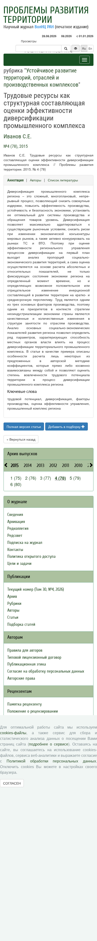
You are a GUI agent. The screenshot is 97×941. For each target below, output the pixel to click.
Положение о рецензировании (32, 711)
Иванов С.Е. (18, 136)
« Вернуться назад (21, 439)
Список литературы (63, 180)
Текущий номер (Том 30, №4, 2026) (35, 589)
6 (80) (15, 484)
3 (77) (45, 478)
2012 (53, 465)
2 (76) (30, 478)
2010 (78, 465)
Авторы (35, 180)
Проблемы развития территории (46, 15)
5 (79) (75, 478)
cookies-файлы (13, 733)
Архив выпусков (22, 453)
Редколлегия (17, 528)
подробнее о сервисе (48, 744)
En (90, 48)
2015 (15, 465)
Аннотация (15, 180)
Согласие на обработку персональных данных (45, 671)
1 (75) (15, 478)
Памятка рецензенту (24, 704)
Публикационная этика (26, 664)
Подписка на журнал (24, 542)
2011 (65, 465)
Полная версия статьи (24, 426)
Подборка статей (21, 624)
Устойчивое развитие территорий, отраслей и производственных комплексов (41, 77)
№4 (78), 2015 (16, 146)
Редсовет (14, 535)
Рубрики (14, 603)
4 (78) (60, 478)
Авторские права (21, 678)
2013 (40, 465)
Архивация (16, 521)
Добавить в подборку (64, 426)
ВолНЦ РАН (44, 26)
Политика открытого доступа (31, 556)
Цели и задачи (19, 563)
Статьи (12, 617)
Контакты (15, 549)
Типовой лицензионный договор (34, 657)
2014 (28, 465)
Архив (12, 596)
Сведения (15, 514)
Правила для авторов (24, 650)
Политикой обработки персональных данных (51, 761)
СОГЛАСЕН (12, 783)
